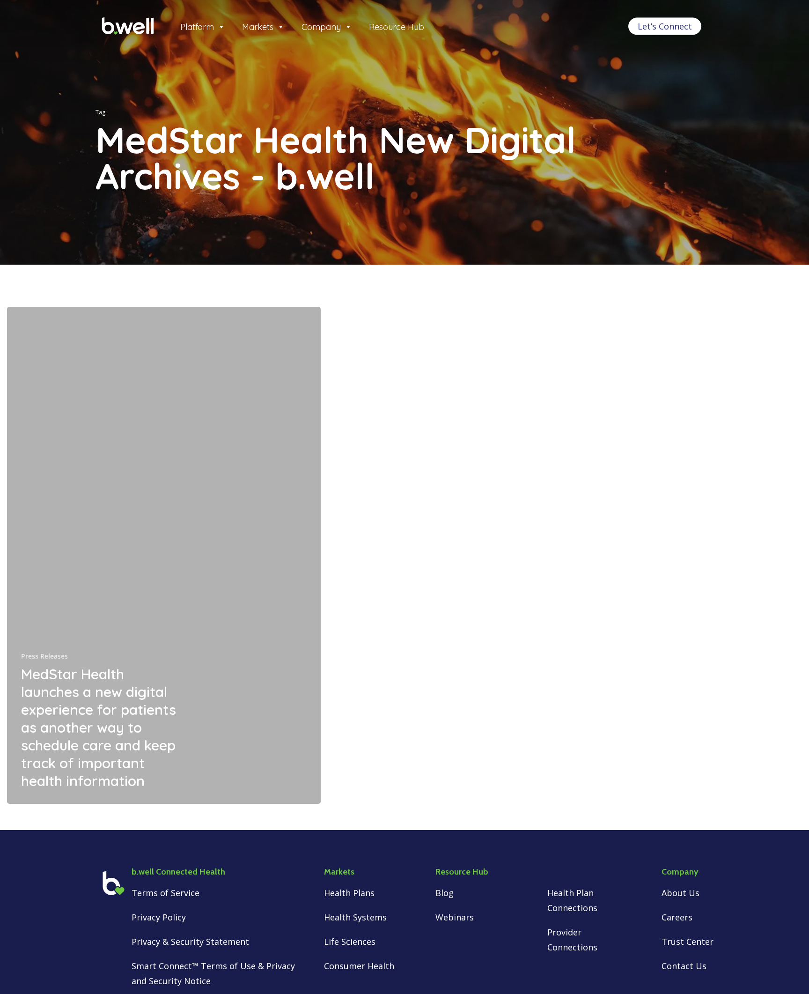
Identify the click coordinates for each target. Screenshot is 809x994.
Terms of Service (165, 892)
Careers (677, 917)
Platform (197, 27)
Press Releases (44, 656)
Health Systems (356, 917)
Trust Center (687, 941)
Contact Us (684, 966)
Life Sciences (349, 941)
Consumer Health (359, 966)
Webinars (454, 917)
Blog (444, 892)
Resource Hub (396, 27)
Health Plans (350, 892)
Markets (257, 27)
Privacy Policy (159, 917)
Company (321, 27)
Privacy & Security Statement (190, 941)
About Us (680, 892)
